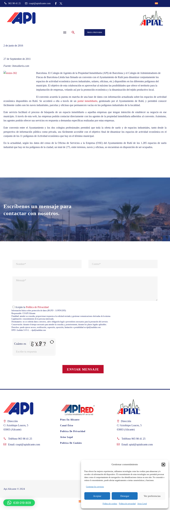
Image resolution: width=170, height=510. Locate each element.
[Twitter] (61, 3)
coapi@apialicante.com (28, 444)
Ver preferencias (152, 496)
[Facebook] (55, 3)
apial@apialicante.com (141, 444)
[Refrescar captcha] (52, 342)
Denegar (124, 496)
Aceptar (97, 496)
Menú (64, 32)
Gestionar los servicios (95, 487)
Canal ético (66, 425)
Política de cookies (110, 504)
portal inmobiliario (87, 101)
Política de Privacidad (37, 307)
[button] (163, 464)
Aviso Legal (142, 504)
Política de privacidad (127, 504)
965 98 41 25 (25, 438)
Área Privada (94, 32)
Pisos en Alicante (69, 419)
